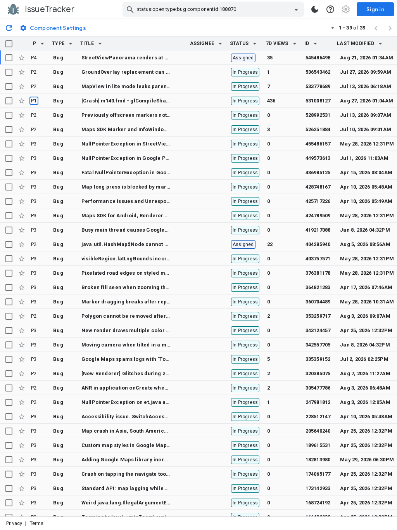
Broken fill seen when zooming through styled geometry (152, 287)
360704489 (318, 302)
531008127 (318, 101)
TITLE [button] (87, 43)
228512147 (318, 416)
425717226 (318, 201)
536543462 (318, 72)
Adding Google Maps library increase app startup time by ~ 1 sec (163, 459)
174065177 (318, 474)
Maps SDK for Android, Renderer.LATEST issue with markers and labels (170, 215)
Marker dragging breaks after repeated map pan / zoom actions (162, 302)
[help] (330, 9)
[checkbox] (8, 43)
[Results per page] (332, 27)
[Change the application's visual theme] (315, 9)
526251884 (318, 129)
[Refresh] (9, 28)
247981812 (318, 402)
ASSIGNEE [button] (202, 43)
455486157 (318, 144)
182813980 (318, 459)
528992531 (318, 115)
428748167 (318, 187)
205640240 (318, 431)
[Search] (130, 9)
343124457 (318, 330)
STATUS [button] (239, 43)
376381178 (318, 273)
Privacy (14, 523)
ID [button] (306, 43)
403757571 (318, 259)
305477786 (318, 388)
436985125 (318, 172)
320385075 (318, 373)
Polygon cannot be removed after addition (134, 316)
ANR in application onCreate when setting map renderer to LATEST (164, 388)
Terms (37, 523)
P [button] (34, 43)
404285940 (318, 244)
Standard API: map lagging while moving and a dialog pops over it (164, 488)
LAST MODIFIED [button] (355, 43)
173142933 (318, 488)
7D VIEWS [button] (277, 43)
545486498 (318, 58)
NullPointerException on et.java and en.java (136, 402)
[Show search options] (296, 9)
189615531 (318, 445)
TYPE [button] (58, 43)
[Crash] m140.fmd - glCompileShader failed (136, 101)
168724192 (318, 503)
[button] (42, 43)
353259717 (318, 316)
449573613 (318, 158)
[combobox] (214, 9)
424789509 (318, 215)
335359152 (318, 359)
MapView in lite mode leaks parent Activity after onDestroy (155, 86)
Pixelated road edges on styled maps (127, 273)
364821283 (318, 287)
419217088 (318, 230)
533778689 (318, 86)
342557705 (318, 345)
